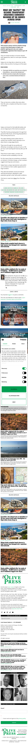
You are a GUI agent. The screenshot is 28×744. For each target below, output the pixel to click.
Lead (23, 5)
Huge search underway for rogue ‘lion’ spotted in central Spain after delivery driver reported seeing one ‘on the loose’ (14, 486)
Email (3, 708)
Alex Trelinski (16, 22)
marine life (16, 188)
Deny (14, 402)
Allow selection (14, 395)
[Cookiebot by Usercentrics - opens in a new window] (20, 340)
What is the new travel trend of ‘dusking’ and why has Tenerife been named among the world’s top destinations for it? (14, 644)
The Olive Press (22, 190)
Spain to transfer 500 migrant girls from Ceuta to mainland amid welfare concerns (12, 650)
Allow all (14, 389)
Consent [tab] (5, 343)
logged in (10, 295)
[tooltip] (6, 288)
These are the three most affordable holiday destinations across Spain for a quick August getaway (13, 655)
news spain (4, 190)
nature (21, 188)
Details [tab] (14, 343)
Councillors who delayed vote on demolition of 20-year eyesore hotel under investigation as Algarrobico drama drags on (14, 219)
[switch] (24, 373)
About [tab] (23, 343)
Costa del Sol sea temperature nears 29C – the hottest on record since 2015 (13, 459)
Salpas (16, 190)
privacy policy (22, 718)
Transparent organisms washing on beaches (13, 192)
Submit (14, 722)
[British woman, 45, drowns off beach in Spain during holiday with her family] (14, 308)
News (15, 178)
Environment (18, 5)
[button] (25, 618)
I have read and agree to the (14, 718)
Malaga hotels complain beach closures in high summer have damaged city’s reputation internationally (13, 244)
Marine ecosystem (8, 188)
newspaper (10, 190)
